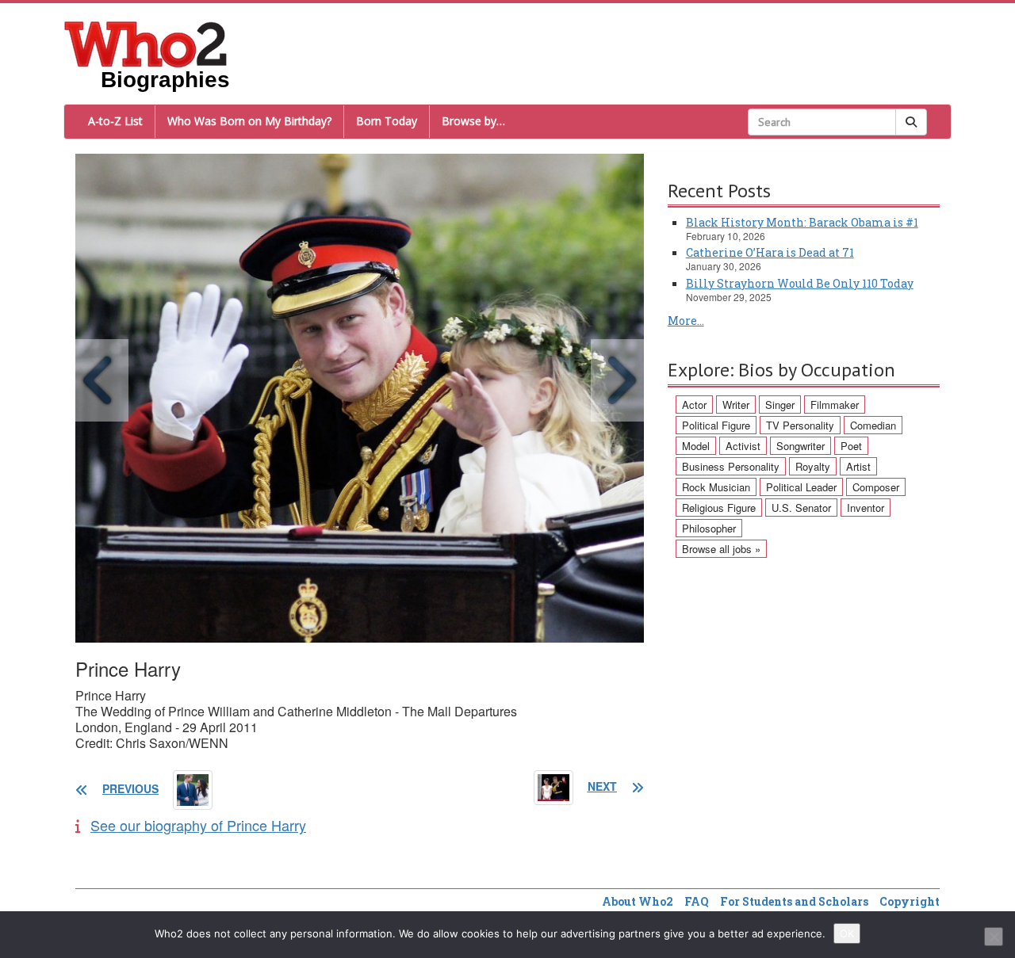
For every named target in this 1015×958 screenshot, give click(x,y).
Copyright (909, 901)
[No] (993, 936)
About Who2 (637, 901)
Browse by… (473, 120)
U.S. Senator (801, 507)
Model (696, 445)
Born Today (386, 120)
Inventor (865, 507)
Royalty (812, 466)
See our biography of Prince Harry (198, 825)
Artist (858, 466)
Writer (735, 404)
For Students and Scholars (794, 901)
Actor (694, 404)
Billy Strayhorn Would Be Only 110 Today (800, 283)
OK (847, 933)
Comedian (873, 425)
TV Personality (800, 425)
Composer (875, 486)
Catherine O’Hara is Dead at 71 (770, 252)
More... (686, 320)
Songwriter (800, 445)
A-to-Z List (115, 120)
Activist (743, 445)
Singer (780, 404)
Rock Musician (716, 486)
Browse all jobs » (721, 548)
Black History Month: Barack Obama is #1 (802, 222)
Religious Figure (719, 507)
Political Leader (801, 486)
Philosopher (709, 528)
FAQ (696, 901)
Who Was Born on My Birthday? (249, 120)
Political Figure (716, 425)
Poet (851, 445)
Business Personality (730, 466)
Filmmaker (834, 404)
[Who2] (145, 43)
